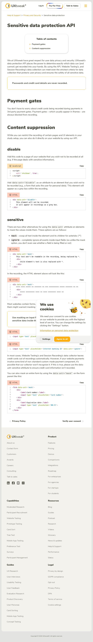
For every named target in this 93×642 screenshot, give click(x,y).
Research (52, 524)
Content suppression (31, 127)
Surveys (10, 552)
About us (11, 443)
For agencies (53, 482)
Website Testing (14, 518)
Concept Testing (14, 621)
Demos (51, 454)
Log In (41, 6)
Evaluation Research (15, 593)
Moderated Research (15, 507)
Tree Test (11, 535)
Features (51, 443)
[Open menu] (86, 5)
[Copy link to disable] (22, 150)
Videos (51, 529)
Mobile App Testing (15, 540)
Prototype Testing (14, 524)
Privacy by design (55, 571)
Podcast (51, 518)
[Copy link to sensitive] (25, 220)
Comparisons (53, 459)
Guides (51, 512)
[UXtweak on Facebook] (13, 483)
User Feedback (13, 588)
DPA (50, 593)
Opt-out (51, 582)
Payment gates (24, 101)
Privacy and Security (32, 15)
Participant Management (17, 557)
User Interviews (13, 576)
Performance (53, 552)
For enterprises (54, 476)
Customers (11, 454)
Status (50, 557)
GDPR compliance (56, 576)
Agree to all (62, 339)
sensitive (15, 219)
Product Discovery (15, 599)
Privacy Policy (54, 588)
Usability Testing (14, 582)
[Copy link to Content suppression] (57, 128)
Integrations (53, 465)
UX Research (12, 571)
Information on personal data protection (59, 330)
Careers (10, 465)
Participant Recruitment (17, 512)
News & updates (55, 540)
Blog (50, 507)
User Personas (13, 605)
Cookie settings (54, 605)
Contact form (12, 448)
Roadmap (52, 471)
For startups (53, 488)
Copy (82, 166)
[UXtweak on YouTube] (18, 483)
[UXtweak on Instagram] (23, 483)
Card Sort (11, 529)
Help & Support (14, 15)
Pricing (51, 448)
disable (13, 149)
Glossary (52, 535)
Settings (46, 339)
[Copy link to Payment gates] (43, 101)
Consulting (11, 471)
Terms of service (55, 599)
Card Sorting (12, 610)
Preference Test (13, 546)
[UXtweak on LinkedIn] (8, 483)
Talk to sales (12, 476)
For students (53, 493)
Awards (10, 459)
